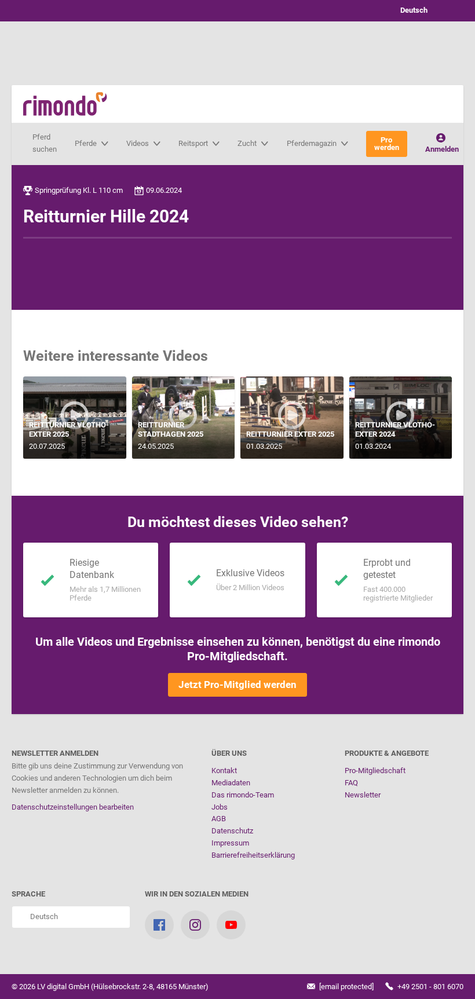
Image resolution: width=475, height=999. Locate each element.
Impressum (230, 843)
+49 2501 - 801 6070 (429, 986)
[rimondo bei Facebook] (159, 924)
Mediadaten (230, 782)
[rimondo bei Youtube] (231, 924)
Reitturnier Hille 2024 (106, 216)
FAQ (351, 782)
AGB (218, 818)
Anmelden (442, 149)
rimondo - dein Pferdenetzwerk (65, 104)
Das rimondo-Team (242, 795)
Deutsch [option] (412, 10)
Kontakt (224, 770)
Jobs (219, 807)
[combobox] (422, 11)
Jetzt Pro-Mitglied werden (237, 684)
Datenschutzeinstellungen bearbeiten (73, 807)
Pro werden (386, 144)
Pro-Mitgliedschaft (375, 770)
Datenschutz (232, 830)
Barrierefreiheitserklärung (253, 855)
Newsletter (363, 795)
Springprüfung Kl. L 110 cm (79, 190)
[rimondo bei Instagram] (195, 924)
